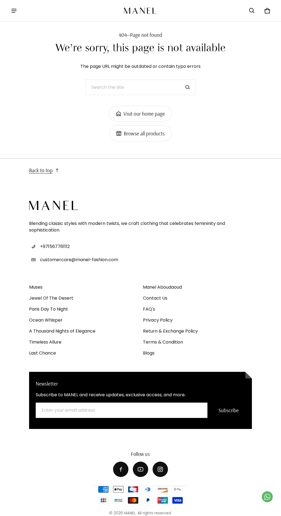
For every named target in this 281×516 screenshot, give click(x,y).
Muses (36, 287)
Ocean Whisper (46, 320)
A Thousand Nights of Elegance (62, 331)
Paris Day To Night (48, 309)
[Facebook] (120, 469)
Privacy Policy (158, 320)
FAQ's (149, 309)
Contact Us (155, 298)
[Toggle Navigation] (14, 10)
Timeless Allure (45, 342)
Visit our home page (144, 113)
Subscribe (228, 410)
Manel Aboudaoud (162, 287)
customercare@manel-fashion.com (79, 259)
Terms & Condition (163, 342)
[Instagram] (160, 469)
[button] (252, 10)
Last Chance (42, 353)
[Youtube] (140, 469)
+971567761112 (55, 246)
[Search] (187, 87)
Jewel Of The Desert (51, 298)
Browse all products (144, 133)
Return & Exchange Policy (170, 331)
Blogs (148, 353)
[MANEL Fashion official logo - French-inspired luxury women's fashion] (140, 10)
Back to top (41, 170)
